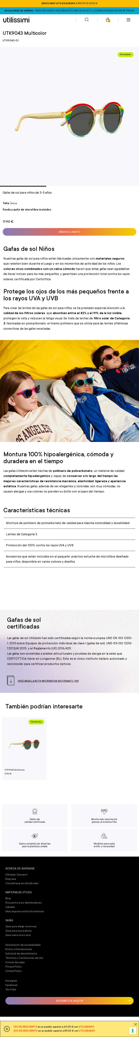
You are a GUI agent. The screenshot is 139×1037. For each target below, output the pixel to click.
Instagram (11, 980)
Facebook (11, 985)
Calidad (10, 906)
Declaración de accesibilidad (22, 944)
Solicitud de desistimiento (21, 953)
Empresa (10, 878)
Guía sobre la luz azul (18, 935)
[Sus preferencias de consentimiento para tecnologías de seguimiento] (132, 1030)
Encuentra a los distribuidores (23, 902)
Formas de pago (15, 962)
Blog (8, 898)
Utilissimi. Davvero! (16, 874)
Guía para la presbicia (18, 930)
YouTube (10, 989)
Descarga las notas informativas (24, 911)
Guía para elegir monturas (21, 926)
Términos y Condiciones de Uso (24, 957)
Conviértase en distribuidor (22, 883)
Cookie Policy (13, 970)
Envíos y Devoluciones (18, 949)
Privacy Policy (13, 966)
